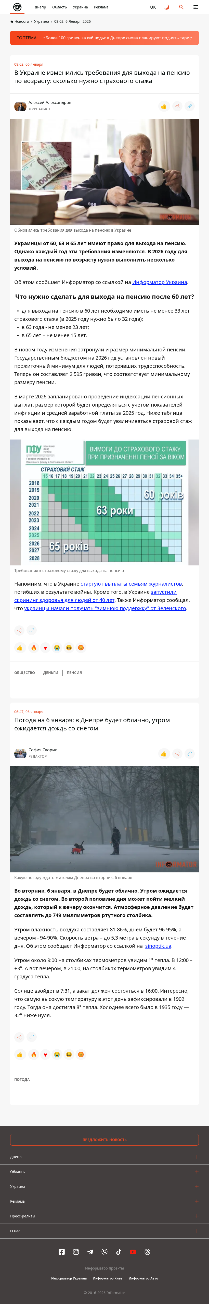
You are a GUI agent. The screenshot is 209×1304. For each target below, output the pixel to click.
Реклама (101, 7)
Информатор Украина (69, 1278)
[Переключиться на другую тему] (167, 7)
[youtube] (133, 1252)
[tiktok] (119, 1252)
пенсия (74, 672)
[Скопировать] (190, 106)
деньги (50, 672)
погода (22, 1079)
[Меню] (196, 7)
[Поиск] (181, 7)
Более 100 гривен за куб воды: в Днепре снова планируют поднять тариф (119, 38)
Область (59, 7)
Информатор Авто (143, 1278)
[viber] (104, 1252)
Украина (80, 7)
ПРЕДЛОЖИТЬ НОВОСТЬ (105, 1139)
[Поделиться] (177, 106)
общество (24, 672)
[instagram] (76, 1252)
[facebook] (62, 1252)
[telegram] (90, 1252)
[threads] (147, 1252)
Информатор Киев (108, 1278)
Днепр (40, 7)
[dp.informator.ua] (17, 7)
